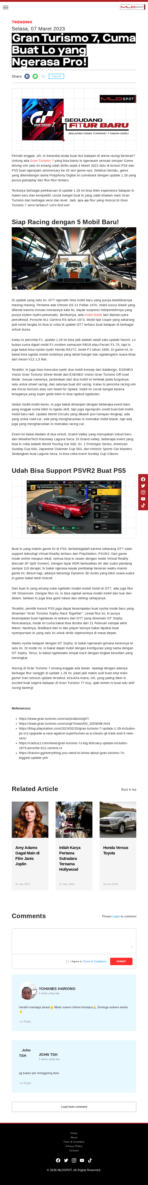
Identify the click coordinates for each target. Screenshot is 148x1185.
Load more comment (74, 1106)
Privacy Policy (74, 1146)
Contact (74, 1150)
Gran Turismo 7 (42, 160)
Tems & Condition (73, 1141)
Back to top (128, 789)
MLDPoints (14, 84)
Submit (121, 961)
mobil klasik (93, 315)
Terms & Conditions (94, 961)
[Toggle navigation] (6, 7)
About (74, 1137)
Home (74, 1133)
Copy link (56, 76)
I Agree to (88, 961)
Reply (27, 1021)
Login (116, 916)
